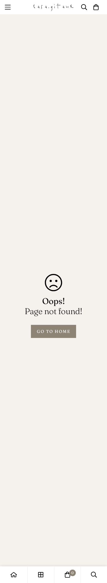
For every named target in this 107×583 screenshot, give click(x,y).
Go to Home (53, 331)
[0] (67, 575)
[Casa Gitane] (54, 7)
